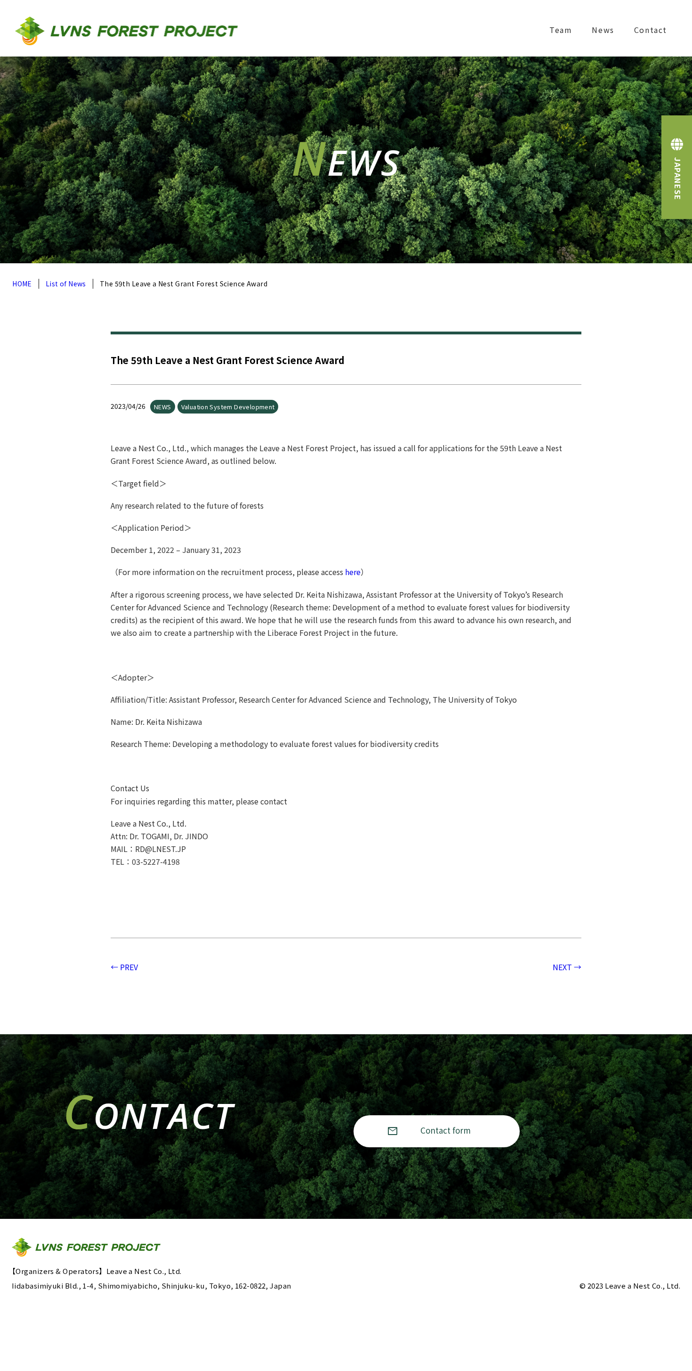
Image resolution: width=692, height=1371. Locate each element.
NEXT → (567, 967)
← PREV (124, 967)
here (353, 571)
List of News (66, 283)
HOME (22, 283)
